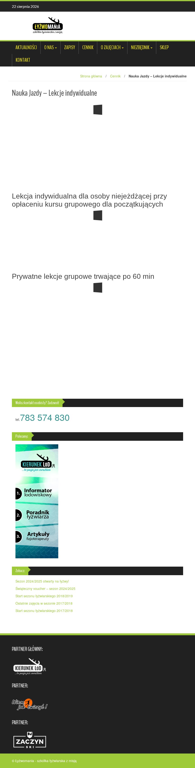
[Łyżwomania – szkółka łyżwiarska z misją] (47, 25)
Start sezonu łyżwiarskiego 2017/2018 (44, 610)
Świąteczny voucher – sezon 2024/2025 (45, 588)
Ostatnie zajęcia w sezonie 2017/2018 (44, 603)
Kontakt (23, 60)
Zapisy (69, 47)
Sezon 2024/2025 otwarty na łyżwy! (42, 581)
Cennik (87, 47)
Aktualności (26, 47)
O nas (49, 47)
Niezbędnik (140, 47)
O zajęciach (111, 47)
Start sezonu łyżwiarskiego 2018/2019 (44, 595)
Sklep (164, 47)
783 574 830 (45, 417)
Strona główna (91, 76)
